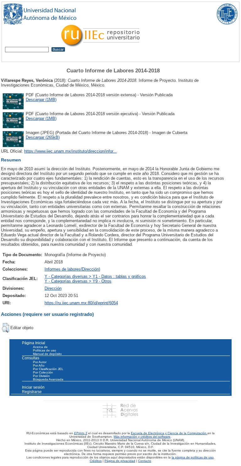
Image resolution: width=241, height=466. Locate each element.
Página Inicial (33, 343)
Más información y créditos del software (142, 436)
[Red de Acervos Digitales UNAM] (120, 410)
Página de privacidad (119, 461)
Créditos (96, 461)
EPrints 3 (80, 433)
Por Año (39, 365)
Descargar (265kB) (43, 137)
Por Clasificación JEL (48, 369)
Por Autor (39, 362)
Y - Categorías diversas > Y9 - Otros (78, 281)
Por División (41, 376)
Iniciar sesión (33, 387)
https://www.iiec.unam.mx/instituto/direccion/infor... (70, 151)
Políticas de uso (44, 350)
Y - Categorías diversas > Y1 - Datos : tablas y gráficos (95, 276)
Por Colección (43, 372)
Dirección (53, 288)
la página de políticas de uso (193, 457)
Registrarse (32, 392)
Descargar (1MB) (41, 99)
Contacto (144, 461)
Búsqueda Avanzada (48, 379)
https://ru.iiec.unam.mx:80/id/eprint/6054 (81, 302)
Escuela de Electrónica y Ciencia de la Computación (169, 433)
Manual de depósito (47, 354)
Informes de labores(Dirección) (72, 269)
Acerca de (40, 347)
